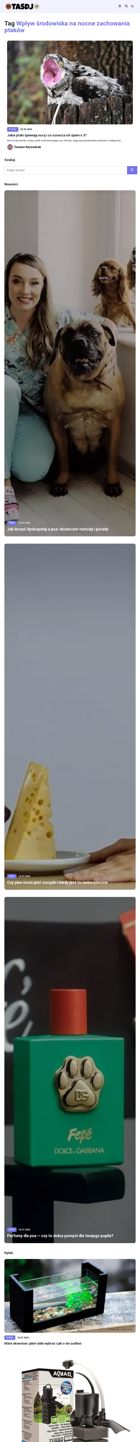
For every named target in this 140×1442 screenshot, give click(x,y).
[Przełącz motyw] (133, 6)
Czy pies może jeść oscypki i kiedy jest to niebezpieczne (57, 882)
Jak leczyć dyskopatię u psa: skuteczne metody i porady (57, 529)
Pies (12, 522)
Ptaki (13, 129)
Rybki (9, 1337)
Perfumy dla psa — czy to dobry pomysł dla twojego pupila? (60, 1235)
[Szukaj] (132, 170)
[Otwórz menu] (119, 6)
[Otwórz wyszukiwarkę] (126, 6)
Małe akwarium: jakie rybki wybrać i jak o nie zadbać (43, 1343)
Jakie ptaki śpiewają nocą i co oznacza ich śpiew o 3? (47, 135)
